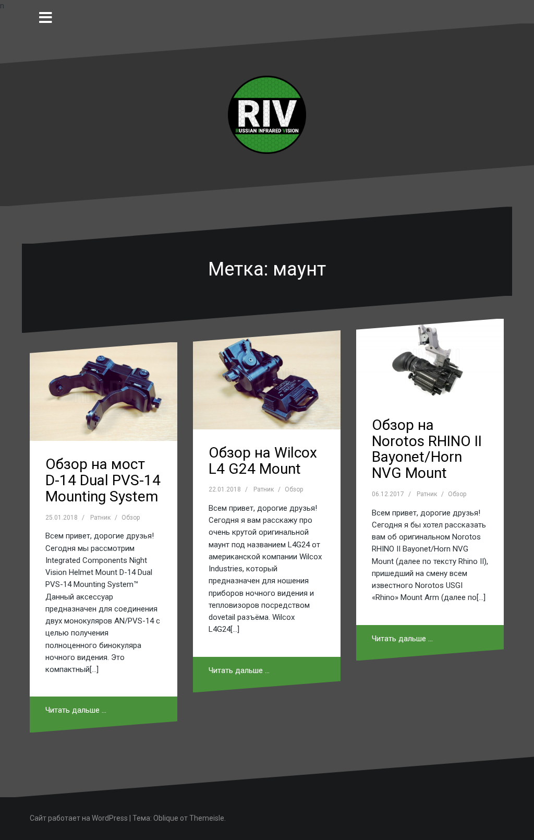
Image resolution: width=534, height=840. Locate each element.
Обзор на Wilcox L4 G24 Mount (263, 460)
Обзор (131, 517)
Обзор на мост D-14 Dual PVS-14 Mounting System (103, 480)
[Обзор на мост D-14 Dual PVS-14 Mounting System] (103, 391)
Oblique (165, 818)
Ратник (100, 517)
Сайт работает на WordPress (79, 818)
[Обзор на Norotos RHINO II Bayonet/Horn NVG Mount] (430, 360)
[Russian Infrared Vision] (267, 114)
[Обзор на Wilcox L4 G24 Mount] (267, 379)
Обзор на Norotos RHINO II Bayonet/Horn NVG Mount (427, 449)
